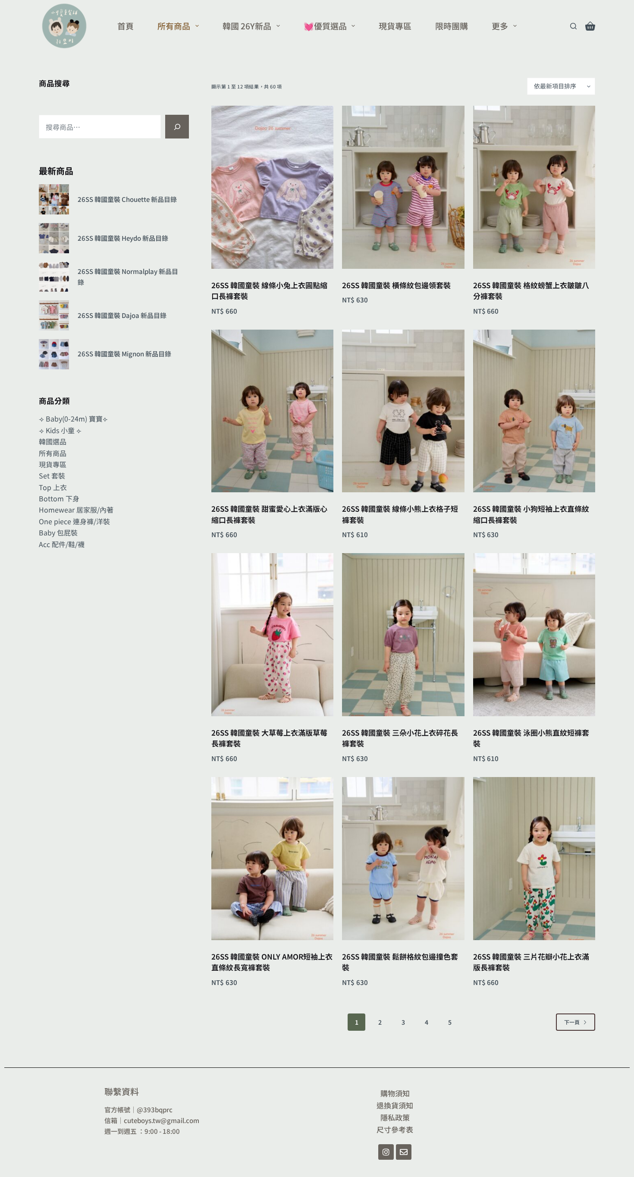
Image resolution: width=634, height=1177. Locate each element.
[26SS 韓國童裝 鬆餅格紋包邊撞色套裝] (403, 858)
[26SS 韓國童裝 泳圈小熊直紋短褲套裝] (534, 634)
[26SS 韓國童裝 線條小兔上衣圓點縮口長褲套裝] (272, 187)
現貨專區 (395, 25)
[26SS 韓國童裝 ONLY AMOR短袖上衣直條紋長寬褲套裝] (272, 858)
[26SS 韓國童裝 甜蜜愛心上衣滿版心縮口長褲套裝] (272, 411)
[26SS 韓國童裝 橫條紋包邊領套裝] (403, 187)
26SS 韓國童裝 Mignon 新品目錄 (124, 353)
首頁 (125, 25)
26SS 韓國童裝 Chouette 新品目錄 (127, 199)
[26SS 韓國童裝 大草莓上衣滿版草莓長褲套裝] (272, 634)
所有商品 (173, 25)
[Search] (573, 26)
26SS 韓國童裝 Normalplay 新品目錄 (128, 276)
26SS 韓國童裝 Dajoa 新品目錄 (122, 315)
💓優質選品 (325, 25)
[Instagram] (386, 1152)
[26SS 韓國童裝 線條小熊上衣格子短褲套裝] (403, 411)
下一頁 (572, 1022)
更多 (500, 25)
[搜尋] (177, 126)
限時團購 (451, 25)
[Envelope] (403, 1152)
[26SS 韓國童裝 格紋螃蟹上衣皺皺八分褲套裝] (534, 187)
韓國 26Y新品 (247, 25)
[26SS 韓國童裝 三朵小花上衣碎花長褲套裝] (403, 634)
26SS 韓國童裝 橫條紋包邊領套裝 (396, 285)
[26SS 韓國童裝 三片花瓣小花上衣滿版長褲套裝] (534, 858)
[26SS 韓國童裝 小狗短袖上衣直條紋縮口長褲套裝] (534, 411)
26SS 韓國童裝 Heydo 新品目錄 (123, 237)
